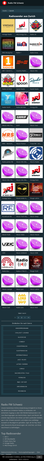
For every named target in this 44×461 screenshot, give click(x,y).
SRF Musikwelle (10, 439)
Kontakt (8, 454)
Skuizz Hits (34, 71)
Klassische (22, 337)
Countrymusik (22, 346)
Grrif (17, 125)
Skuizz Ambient (21, 253)
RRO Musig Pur (7, 53)
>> (28, 317)
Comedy (22, 342)
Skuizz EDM (34, 253)
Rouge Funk (34, 271)
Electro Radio (34, 162)
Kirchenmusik (22, 386)
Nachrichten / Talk (22, 373)
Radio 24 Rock (7, 89)
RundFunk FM (7, 216)
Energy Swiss (6, 198)
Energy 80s (34, 107)
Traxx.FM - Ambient (36, 144)
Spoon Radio (20, 89)
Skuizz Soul (34, 125)
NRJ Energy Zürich (22, 34)
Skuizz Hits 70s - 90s (9, 180)
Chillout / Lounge (22, 333)
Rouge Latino (34, 198)
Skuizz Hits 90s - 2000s (24, 180)
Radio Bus (5, 271)
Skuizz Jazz (20, 289)
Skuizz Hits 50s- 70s (23, 162)
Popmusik (22, 377)
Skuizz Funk (6, 235)
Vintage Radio (7, 34)
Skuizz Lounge (7, 289)
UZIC (3, 253)
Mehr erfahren (24, 459)
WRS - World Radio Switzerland (13, 144)
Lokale (22, 368)
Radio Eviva (34, 53)
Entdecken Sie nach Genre (22, 323)
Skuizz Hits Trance (8, 125)
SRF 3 (6, 437)
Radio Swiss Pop (10, 441)
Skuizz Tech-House (22, 216)
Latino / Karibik (22, 364)
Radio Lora (20, 307)
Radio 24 (33, 34)
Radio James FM (7, 162)
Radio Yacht (6, 107)
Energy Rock (34, 180)
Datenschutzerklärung (8, 452)
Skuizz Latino (34, 289)
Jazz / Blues (22, 360)
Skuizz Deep (34, 216)
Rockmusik (22, 391)
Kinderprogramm (22, 328)
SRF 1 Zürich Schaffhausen (11, 71)
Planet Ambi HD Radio (23, 198)
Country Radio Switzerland (25, 71)
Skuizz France (21, 144)
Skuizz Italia (20, 235)
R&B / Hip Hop (22, 382)
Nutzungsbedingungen (27, 452)
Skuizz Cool (6, 307)
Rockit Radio (34, 89)
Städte (4, 11)
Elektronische (22, 351)
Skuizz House (34, 235)
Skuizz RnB (34, 307)
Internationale (22, 355)
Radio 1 (18, 53)
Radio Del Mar (21, 107)
